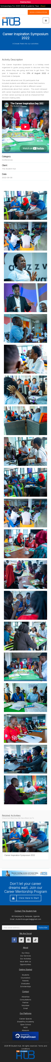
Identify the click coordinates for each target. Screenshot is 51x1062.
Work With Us (25, 961)
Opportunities (25, 964)
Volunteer (25, 1005)
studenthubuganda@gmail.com (28, 919)
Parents (25, 981)
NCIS (26, 1027)
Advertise (25, 997)
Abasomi (25, 1030)
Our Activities (25, 959)
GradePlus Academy (25, 1022)
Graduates (25, 983)
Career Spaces (25, 1019)
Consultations (25, 1000)
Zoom (23, 821)
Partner (25, 1002)
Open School (25, 1024)
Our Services (25, 956)
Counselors (25, 978)
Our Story (25, 953)
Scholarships (25, 986)
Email (25, 1008)
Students (25, 975)
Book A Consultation (38, 12)
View (32, 821)
